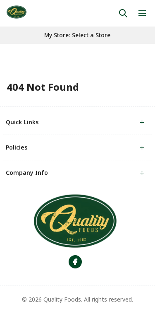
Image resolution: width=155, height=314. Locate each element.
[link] (16, 12)
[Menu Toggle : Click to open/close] (141, 13)
